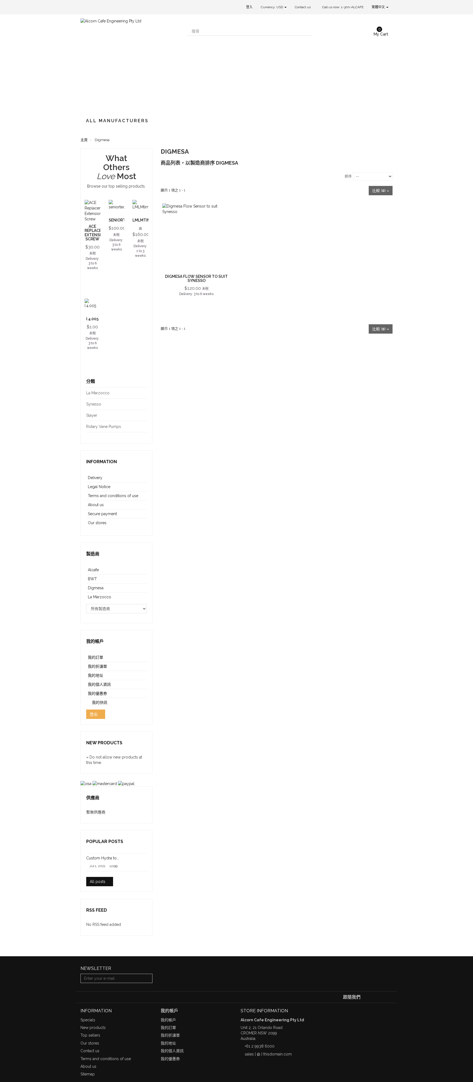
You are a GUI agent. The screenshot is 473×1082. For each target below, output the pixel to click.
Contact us (303, 7)
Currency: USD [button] (272, 7)
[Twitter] (373, 997)
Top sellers (90, 1035)
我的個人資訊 (99, 684)
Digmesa (95, 588)
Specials (87, 1020)
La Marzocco (99, 597)
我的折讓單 (97, 666)
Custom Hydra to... (102, 858)
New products (104, 742)
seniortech (121, 220)
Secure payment (102, 514)
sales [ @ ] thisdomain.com (268, 1054)
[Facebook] (366, 997)
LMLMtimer (143, 220)
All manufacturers (117, 120)
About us (96, 505)
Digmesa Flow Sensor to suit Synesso (196, 278)
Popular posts (104, 841)
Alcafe (93, 570)
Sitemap (87, 1074)
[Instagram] (389, 997)
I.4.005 (92, 319)
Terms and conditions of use (113, 496)
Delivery (95, 478)
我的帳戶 (95, 641)
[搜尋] (308, 31)
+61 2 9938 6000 (260, 1046)
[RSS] (382, 997)
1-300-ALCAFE (352, 7)
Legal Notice (99, 487)
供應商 (92, 797)
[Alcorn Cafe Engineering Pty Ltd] (129, 63)
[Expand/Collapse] (142, 393)
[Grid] (165, 175)
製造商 (92, 553)
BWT (92, 579)
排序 (348, 176)
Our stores (97, 523)
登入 (249, 7)
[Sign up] (147, 978)
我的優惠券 (97, 693)
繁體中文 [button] (379, 7)
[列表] (173, 175)
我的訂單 (95, 657)
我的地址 (95, 675)
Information (101, 461)
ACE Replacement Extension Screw (99, 232)
